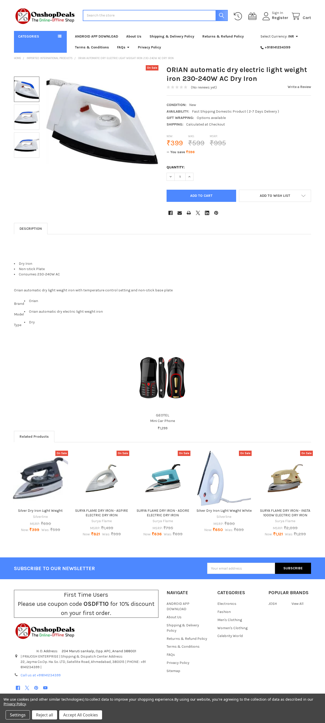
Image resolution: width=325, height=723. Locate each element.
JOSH (272, 604)
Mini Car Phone (162, 421)
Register (280, 17)
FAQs (121, 47)
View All (297, 604)
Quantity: (176, 167)
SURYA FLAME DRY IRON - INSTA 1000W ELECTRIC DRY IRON (285, 512)
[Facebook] (170, 213)
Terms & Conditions (92, 47)
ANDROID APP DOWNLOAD (96, 36)
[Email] (180, 213)
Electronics (226, 604)
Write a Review (299, 87)
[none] (102, 121)
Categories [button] (28, 36)
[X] (198, 213)
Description (31, 228)
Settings (18, 715)
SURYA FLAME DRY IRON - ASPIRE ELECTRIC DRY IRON (101, 512)
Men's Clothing (229, 620)
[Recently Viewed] (239, 16)
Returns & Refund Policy (223, 36)
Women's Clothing (232, 628)
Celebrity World (230, 636)
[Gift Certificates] (253, 16)
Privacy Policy (149, 47)
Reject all (44, 715)
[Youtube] (45, 688)
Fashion (224, 612)
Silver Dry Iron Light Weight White (224, 510)
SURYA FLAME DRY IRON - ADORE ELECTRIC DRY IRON (163, 512)
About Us (133, 36)
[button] (275, 196)
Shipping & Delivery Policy (172, 36)
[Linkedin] (207, 213)
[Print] (189, 213)
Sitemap (173, 671)
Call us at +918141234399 (41, 675)
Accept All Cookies (80, 715)
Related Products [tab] (34, 436)
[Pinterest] (216, 213)
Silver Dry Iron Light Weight (40, 510)
